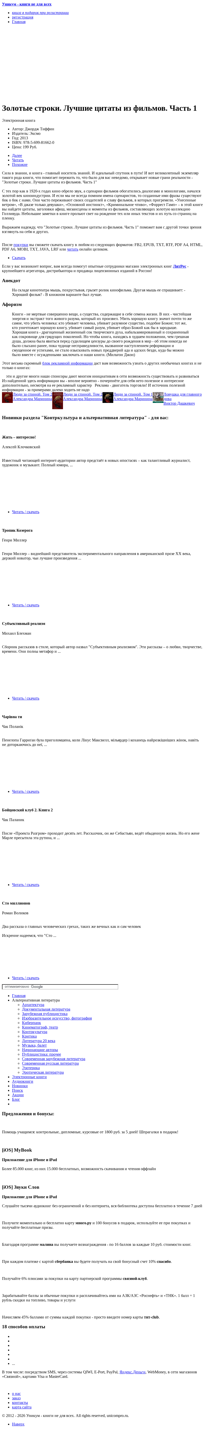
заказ (16, 1398)
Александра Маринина (32, 399)
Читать (18, 160)
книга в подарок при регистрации (40, 13)
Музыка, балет (34, 1045)
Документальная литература (46, 1009)
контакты (20, 1402)
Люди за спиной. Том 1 (133, 394)
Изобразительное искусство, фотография (57, 1018)
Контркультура (34, 1032)
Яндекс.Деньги (133, 1372)
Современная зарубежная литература (53, 1059)
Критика (29, 1036)
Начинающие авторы (40, 1050)
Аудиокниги (22, 1081)
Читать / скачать (25, 512)
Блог (16, 1099)
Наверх (18, 1424)
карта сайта (22, 1407)
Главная (19, 995)
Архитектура (33, 1005)
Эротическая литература (43, 1072)
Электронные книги (29, 1077)
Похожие (20, 164)
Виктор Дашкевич (179, 403)
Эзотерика (31, 1068)
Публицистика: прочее (41, 1054)
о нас (16, 1393)
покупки (21, 245)
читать (72, 249)
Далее (17, 155)
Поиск (17, 1090)
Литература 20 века (38, 1041)
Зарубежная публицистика (45, 1014)
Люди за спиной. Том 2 (32, 394)
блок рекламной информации (67, 363)
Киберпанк (31, 1023)
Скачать (19, 258)
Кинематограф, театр (40, 1027)
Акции (18, 1095)
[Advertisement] (72, 63)
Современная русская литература (50, 1063)
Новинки (20, 1086)
